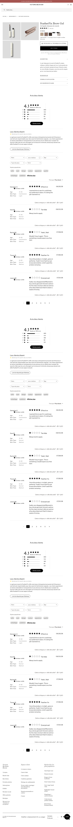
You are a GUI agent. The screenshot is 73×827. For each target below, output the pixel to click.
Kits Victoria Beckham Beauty (48, 804)
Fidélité (5, 788)
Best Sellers (6, 779)
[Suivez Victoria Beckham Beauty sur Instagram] (61, 817)
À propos (5, 772)
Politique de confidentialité (28, 782)
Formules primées (7, 782)
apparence (38, 171)
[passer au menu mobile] (2, 4)
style (17, 171)
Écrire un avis (37, 123)
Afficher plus (31, 175)
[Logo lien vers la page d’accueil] (36, 5)
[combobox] (39, 10)
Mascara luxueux (48, 774)
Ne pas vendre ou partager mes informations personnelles (27, 787)
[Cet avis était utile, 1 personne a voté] (58, 271)
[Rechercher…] (4, 10)
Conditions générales (26, 779)
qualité (46, 171)
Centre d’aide (24, 772)
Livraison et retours (26, 769)
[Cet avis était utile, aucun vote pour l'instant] (57, 202)
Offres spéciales (7, 795)
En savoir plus (44, 75)
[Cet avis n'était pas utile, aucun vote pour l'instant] (61, 202)
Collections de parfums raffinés (48, 800)
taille (12, 171)
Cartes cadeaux (25, 775)
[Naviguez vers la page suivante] (49, 303)
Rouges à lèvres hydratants (48, 778)
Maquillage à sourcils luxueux (48, 795)
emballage (14, 175)
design (24, 171)
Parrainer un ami (7, 792)
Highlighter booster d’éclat (49, 790)
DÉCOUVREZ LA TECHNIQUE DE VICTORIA (54, 43)
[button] (71, 5)
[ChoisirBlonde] (42, 34)
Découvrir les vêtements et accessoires (6, 803)
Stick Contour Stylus (49, 782)
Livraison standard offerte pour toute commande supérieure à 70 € (36, 1)
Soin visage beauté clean (49, 786)
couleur (30, 171)
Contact (23, 796)
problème (22, 175)
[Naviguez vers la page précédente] (23, 303)
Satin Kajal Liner (48, 771)
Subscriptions (6, 785)
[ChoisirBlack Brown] (50, 34)
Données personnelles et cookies (27, 792)
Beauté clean (6, 775)
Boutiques (5, 798)
